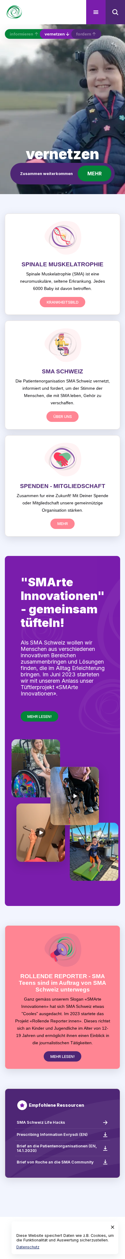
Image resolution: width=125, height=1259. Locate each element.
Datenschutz (27, 1247)
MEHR (94, 173)
